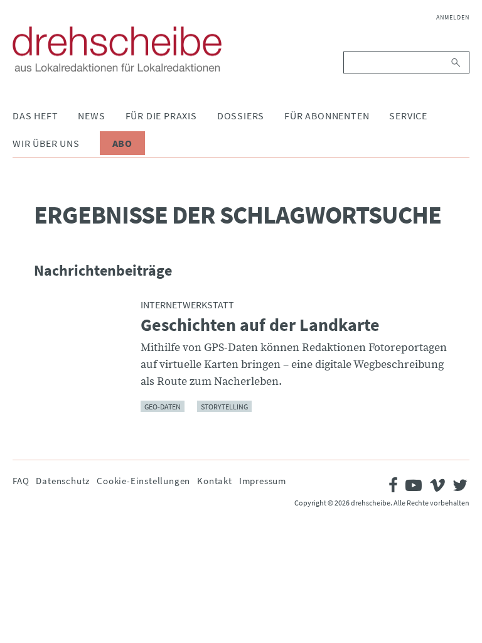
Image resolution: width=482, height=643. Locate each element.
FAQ (21, 481)
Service (408, 115)
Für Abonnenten (326, 115)
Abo (122, 143)
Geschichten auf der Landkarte (260, 325)
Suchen (456, 62)
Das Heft (35, 115)
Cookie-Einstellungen (143, 481)
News (91, 115)
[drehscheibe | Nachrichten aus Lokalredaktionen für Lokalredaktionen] (117, 49)
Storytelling (224, 406)
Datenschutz (63, 481)
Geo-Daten (162, 406)
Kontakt (214, 481)
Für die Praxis (161, 115)
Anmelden (452, 17)
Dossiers (240, 115)
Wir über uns (46, 143)
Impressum (262, 481)
